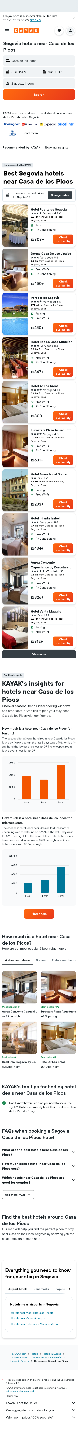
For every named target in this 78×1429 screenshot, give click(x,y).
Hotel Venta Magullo (46, 611)
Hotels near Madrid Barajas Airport (32, 1313)
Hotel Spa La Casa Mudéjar (51, 342)
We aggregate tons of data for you (30, 1410)
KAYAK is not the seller (21, 1403)
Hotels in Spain (20, 1357)
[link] (39, 914)
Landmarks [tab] (41, 1289)
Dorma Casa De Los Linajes (51, 253)
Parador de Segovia (45, 298)
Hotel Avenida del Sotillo (49, 474)
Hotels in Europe (52, 1353)
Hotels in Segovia (19, 1361)
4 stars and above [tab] (17, 960)
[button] (73, 18)
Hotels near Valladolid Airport (29, 1318)
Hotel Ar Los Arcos (44, 386)
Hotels (34, 1353)
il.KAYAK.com (19, 1353)
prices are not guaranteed (20, 1391)
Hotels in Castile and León (47, 1357)
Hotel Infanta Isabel (45, 518)
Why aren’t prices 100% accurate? (30, 1417)
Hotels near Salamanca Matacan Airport (35, 1324)
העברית (35, 20)
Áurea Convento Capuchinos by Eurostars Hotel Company (50, 565)
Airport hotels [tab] (17, 1289)
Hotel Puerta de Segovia (49, 209)
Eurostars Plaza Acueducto (51, 430)
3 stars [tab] (41, 960)
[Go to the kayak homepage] (26, 30)
